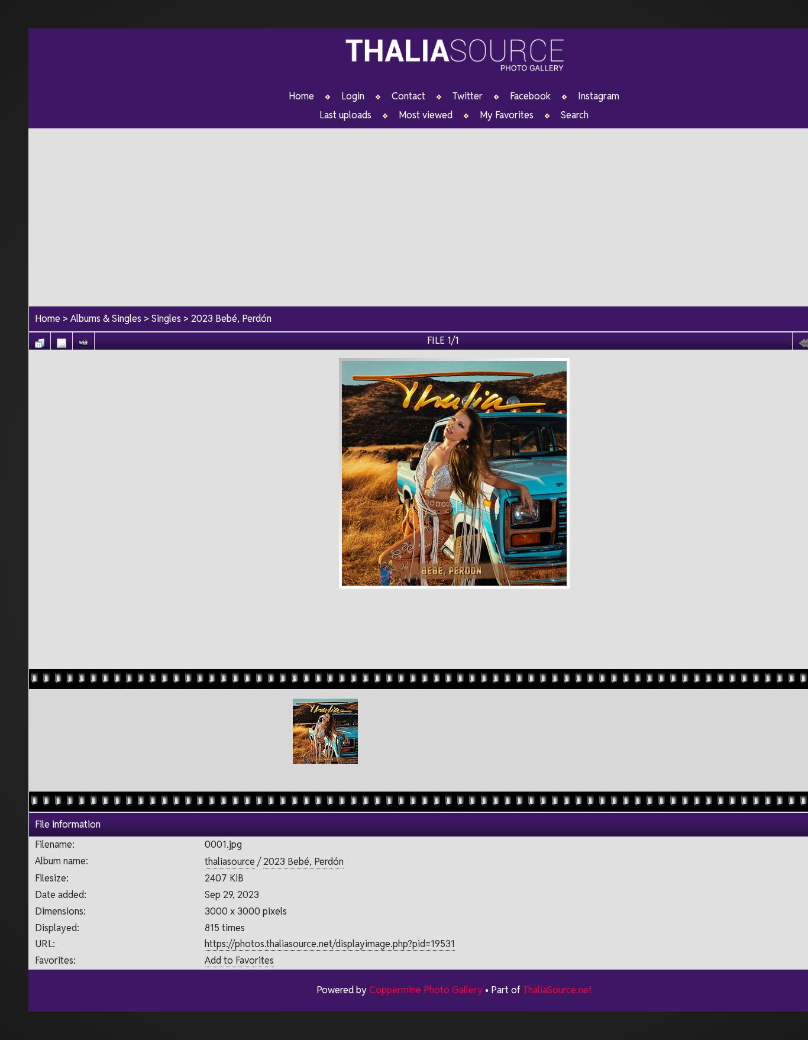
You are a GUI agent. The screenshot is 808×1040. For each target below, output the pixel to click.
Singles (166, 318)
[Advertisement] (454, 627)
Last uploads (345, 115)
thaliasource (230, 861)
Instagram (598, 96)
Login (352, 96)
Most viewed (426, 115)
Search (575, 115)
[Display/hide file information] (61, 340)
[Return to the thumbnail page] (39, 340)
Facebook (530, 96)
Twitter (468, 96)
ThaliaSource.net (557, 990)
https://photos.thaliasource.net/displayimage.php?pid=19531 (330, 944)
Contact (408, 96)
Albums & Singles (105, 318)
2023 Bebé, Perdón (231, 318)
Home (301, 96)
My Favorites (507, 115)
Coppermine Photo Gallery (426, 990)
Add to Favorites (239, 960)
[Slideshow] (83, 340)
